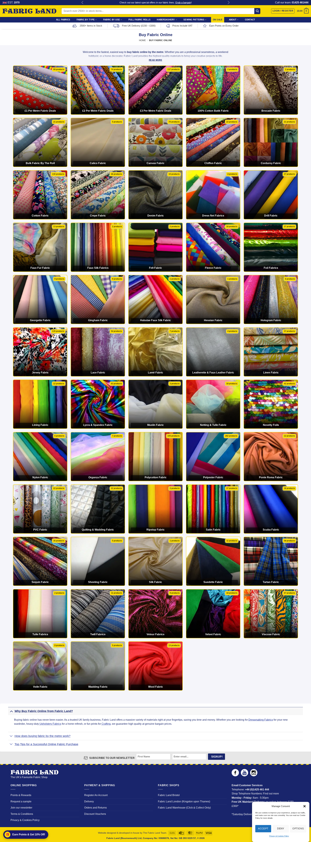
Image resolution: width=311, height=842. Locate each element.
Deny (280, 828)
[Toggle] (11, 711)
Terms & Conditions (22, 814)
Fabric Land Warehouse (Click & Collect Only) (184, 807)
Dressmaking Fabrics (260, 719)
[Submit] (257, 11)
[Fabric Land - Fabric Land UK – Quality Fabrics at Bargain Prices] (29, 11)
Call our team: (291, 2)
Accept (263, 828)
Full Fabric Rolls (139, 19)
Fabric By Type (86, 19)
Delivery (89, 801)
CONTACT (250, 19)
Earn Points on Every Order (224, 25)
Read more (155, 60)
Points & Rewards (21, 795)
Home (142, 40)
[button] (304, 806)
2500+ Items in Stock (91, 25)
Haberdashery (166, 19)
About (232, 19)
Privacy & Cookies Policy (279, 836)
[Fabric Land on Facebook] (235, 775)
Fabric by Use (111, 19)
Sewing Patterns (193, 19)
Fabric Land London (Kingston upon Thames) (184, 801)
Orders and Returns (95, 807)
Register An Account (96, 795)
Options (298, 828)
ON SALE (218, 19)
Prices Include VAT (182, 25)
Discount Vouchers (95, 814)
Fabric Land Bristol (169, 795)
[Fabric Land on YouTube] (244, 775)
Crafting (106, 723)
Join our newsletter (21, 807)
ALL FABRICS (63, 19)
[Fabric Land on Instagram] (253, 775)
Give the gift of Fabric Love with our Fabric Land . (155, 2)
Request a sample (21, 801)
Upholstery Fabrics (50, 723)
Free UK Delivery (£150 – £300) (139, 25)
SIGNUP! (217, 756)
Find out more (271, 793)
